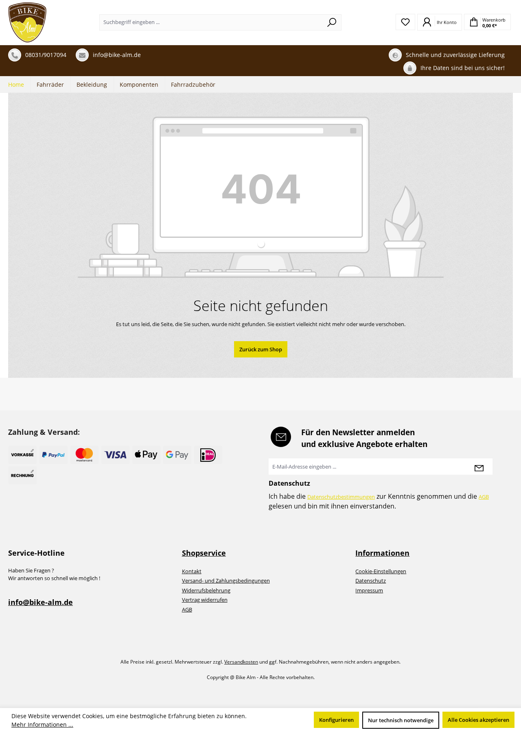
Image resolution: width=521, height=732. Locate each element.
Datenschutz (370, 580)
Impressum (369, 590)
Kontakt (191, 571)
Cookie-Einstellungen (380, 571)
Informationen (382, 553)
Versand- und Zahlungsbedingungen (226, 580)
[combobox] (211, 22)
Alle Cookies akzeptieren (478, 719)
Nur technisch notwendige (400, 720)
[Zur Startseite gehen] (27, 22)
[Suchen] (331, 22)
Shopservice (204, 553)
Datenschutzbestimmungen (341, 496)
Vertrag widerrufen (205, 599)
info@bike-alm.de (40, 602)
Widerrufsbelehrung (206, 590)
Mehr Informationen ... (42, 724)
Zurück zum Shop (260, 349)
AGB (484, 496)
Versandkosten (241, 661)
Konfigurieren (336, 719)
